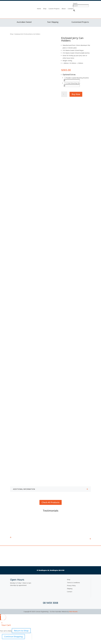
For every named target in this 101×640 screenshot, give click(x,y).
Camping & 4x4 (18, 34)
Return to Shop (21, 630)
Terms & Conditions (73, 582)
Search (75, 3)
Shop (44, 9)
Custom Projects (54, 9)
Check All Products (50, 502)
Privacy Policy (71, 585)
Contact (70, 9)
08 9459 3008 (50, 602)
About (64, 9)
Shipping (69, 588)
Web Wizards (73, 611)
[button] (26, 526)
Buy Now (76, 94)
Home (39, 9)
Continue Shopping (13, 636)
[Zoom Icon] (55, 38)
